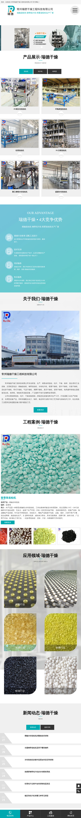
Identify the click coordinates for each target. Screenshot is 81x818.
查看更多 (40, 410)
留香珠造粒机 (8, 497)
